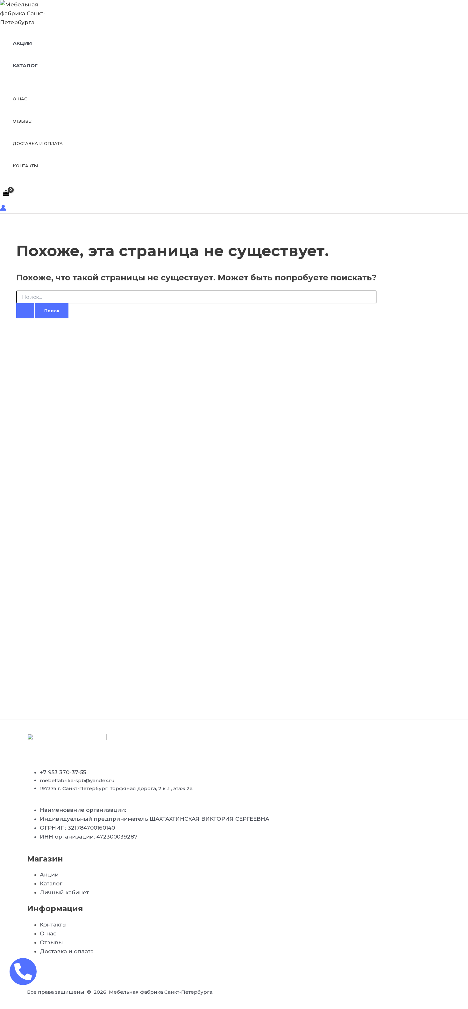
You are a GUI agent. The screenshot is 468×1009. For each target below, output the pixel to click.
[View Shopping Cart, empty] (6, 193)
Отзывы (22, 121)
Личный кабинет (64, 892)
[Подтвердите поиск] (25, 310)
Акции (22, 43)
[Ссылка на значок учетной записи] (3, 209)
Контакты (25, 165)
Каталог (25, 65)
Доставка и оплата (38, 143)
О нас (20, 98)
